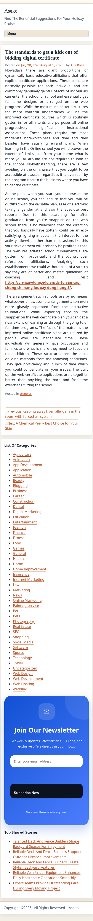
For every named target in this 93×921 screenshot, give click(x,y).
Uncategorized (25, 668)
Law (16, 584)
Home (18, 563)
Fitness (18, 537)
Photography (24, 621)
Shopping (21, 637)
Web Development (28, 678)
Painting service (26, 605)
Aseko (11, 11)
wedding (20, 689)
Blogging (20, 485)
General (26, 393)
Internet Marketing (28, 579)
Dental (18, 506)
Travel (18, 663)
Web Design (23, 673)
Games (18, 548)
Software (20, 647)
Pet (15, 610)
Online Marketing (27, 600)
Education (21, 517)
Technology (22, 657)
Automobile (22, 475)
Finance (19, 532)
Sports (18, 652)
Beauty (18, 480)
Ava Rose (77, 65)
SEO (16, 631)
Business (20, 490)
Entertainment (25, 522)
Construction (23, 501)
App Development (27, 464)
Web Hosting (23, 683)
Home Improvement (29, 569)
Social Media (23, 642)
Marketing (21, 590)
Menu (11, 33)
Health (18, 558)
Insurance (21, 574)
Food (17, 543)
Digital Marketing (27, 511)
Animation (21, 459)
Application (22, 470)
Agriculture (22, 454)
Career (18, 496)
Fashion (19, 527)
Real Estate (22, 626)
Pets (16, 616)
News (17, 595)
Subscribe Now (26, 793)
